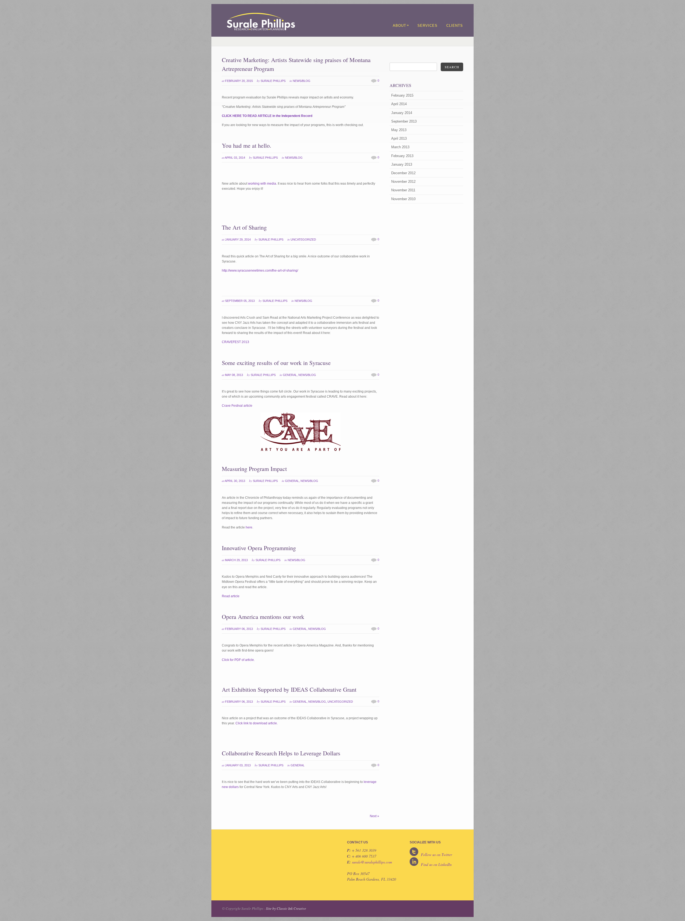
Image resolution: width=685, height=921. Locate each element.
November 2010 (403, 199)
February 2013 (402, 156)
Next (374, 816)
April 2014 (399, 104)
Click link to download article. (256, 723)
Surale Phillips (273, 80)
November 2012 (403, 182)
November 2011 (403, 190)
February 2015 (402, 95)
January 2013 (401, 164)
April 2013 (399, 138)
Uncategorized (303, 239)
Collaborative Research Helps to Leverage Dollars (281, 753)
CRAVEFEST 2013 (235, 342)
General (290, 374)
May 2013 (398, 130)
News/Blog (301, 80)
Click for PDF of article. (238, 660)
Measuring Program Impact (254, 469)
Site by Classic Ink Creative (286, 908)
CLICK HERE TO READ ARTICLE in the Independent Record (267, 116)
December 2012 (403, 173)
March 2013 (400, 147)
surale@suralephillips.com (372, 862)
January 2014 (401, 113)
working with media (262, 183)
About (401, 26)
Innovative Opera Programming (259, 548)
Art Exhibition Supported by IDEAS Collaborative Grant (289, 689)
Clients (454, 26)
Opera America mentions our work (263, 617)
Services (427, 26)
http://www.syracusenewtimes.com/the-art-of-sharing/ (260, 270)
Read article (230, 596)
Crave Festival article (237, 406)
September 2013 (404, 121)
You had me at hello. (246, 145)
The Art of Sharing (244, 227)
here (249, 527)
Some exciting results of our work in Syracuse (276, 363)
